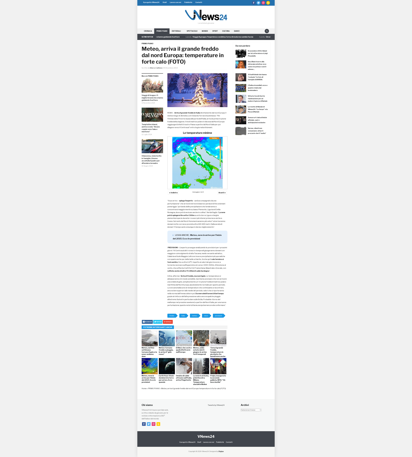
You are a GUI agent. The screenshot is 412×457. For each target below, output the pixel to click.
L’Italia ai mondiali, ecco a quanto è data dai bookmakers (257, 87)
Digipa (221, 451)
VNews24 (206, 436)
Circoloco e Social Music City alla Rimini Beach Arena (267, 37)
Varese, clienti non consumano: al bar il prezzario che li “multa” (257, 130)
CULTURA (226, 31)
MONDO (205, 31)
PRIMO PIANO (161, 31)
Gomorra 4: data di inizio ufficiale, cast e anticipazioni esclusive (257, 120)
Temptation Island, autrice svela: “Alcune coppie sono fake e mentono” (151, 128)
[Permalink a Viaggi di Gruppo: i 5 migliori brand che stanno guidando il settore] (152, 86)
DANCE (237, 31)
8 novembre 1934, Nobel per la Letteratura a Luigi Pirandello (258, 53)
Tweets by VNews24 (216, 405)
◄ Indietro (173, 193)
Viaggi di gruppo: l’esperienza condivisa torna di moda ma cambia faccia (201, 37)
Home (144, 388)
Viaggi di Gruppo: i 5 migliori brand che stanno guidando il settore (152, 97)
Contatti (198, 2)
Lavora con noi (175, 2)
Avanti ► (222, 193)
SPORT (215, 31)
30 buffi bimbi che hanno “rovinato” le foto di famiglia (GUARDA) (257, 77)
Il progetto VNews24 (151, 2)
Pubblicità (188, 2)
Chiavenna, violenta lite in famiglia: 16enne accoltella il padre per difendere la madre (151, 159)
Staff (165, 2)
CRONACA (148, 31)
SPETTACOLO (192, 31)
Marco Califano (156, 68)
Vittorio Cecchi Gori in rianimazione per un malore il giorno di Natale (257, 98)
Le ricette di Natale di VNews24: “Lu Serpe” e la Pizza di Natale (258, 109)
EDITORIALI (176, 31)
